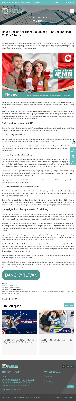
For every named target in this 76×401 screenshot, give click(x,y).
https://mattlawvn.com (16, 289)
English (68, 2)
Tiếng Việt (58, 2)
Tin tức (39, 17)
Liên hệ (17, 2)
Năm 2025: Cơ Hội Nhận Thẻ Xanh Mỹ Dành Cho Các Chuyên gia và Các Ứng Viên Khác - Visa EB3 (19, 342)
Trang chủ (7, 2)
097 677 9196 (36, 2)
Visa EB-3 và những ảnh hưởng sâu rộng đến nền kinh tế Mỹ (56, 341)
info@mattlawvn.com (13, 389)
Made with (57, 397)
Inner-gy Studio (69, 397)
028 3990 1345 (14, 386)
